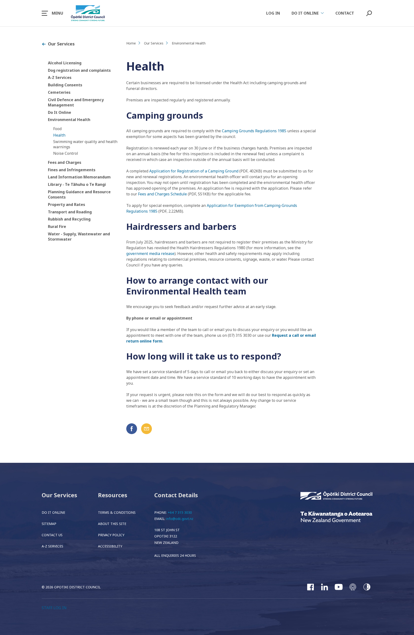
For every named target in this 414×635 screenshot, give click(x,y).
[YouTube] (338, 587)
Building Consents (65, 85)
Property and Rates (66, 204)
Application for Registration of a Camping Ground (193, 171)
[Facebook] (310, 587)
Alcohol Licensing (64, 63)
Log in (273, 13)
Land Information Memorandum (79, 177)
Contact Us (52, 535)
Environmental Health (69, 119)
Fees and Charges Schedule (162, 194)
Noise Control (65, 153)
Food (57, 128)
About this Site (112, 523)
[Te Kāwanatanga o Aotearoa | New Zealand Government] (336, 517)
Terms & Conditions (117, 512)
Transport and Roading (70, 212)
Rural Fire (57, 226)
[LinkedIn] (324, 587)
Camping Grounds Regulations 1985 (254, 130)
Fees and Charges (64, 162)
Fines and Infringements (71, 169)
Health (59, 135)
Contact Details (176, 495)
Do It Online (59, 112)
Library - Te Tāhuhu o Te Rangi (77, 184)
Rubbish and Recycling (69, 219)
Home (131, 43)
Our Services (61, 44)
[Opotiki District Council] (336, 496)
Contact (344, 13)
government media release (150, 253)
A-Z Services (59, 77)
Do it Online (53, 512)
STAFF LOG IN (54, 607)
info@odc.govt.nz (179, 518)
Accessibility (110, 546)
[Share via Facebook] (131, 428)
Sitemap (49, 523)
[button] (52, 13)
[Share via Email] (146, 428)
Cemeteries (59, 92)
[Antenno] (352, 587)
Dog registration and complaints (79, 70)
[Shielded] (367, 587)
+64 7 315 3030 (180, 512)
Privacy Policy (111, 535)
